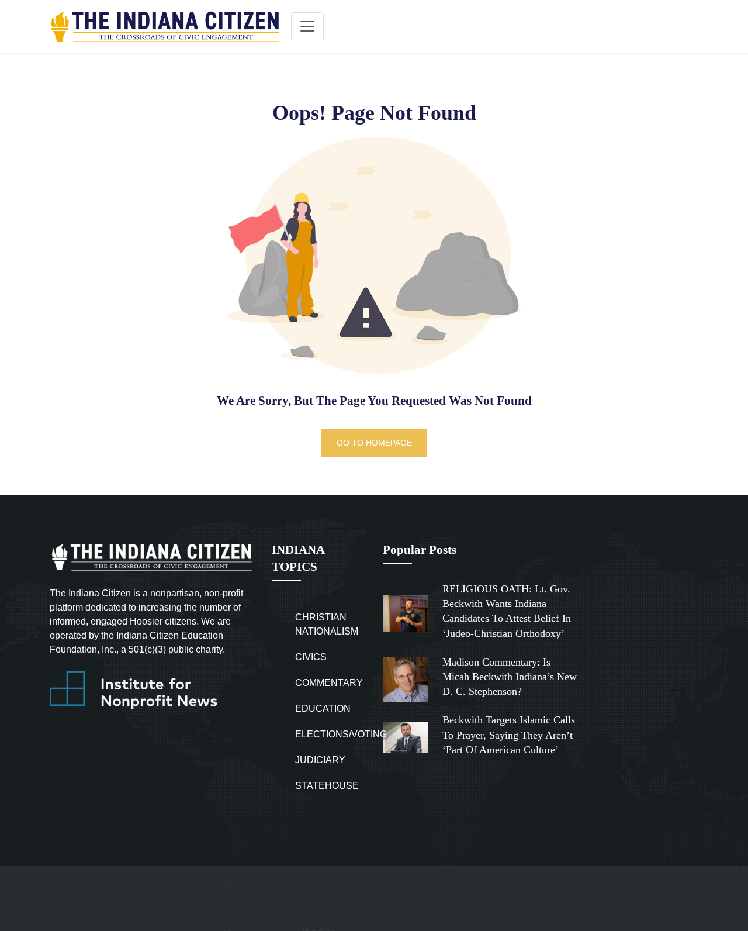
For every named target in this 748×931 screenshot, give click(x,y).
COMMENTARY (329, 683)
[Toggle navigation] (307, 26)
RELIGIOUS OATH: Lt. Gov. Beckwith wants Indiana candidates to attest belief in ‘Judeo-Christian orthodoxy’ (506, 611)
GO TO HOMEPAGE (374, 442)
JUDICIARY (320, 760)
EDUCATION (323, 708)
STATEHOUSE (327, 786)
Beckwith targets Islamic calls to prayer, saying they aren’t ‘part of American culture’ (508, 734)
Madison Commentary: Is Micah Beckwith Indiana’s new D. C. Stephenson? (509, 676)
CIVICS (311, 657)
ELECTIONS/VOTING (341, 734)
